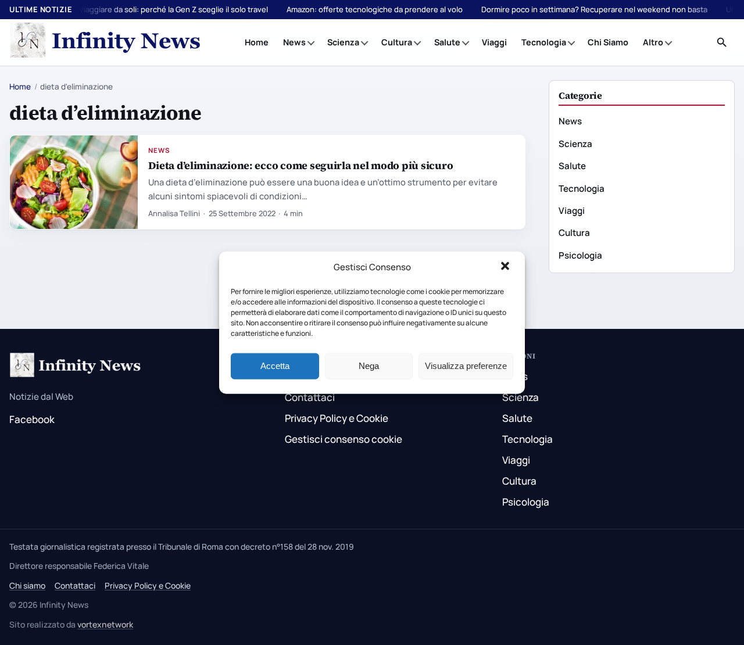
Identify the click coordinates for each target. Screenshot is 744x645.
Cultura (396, 42)
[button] (506, 267)
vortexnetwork (105, 624)
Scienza (343, 42)
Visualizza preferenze (466, 366)
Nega (369, 366)
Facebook (32, 419)
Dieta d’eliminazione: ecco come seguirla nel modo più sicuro (300, 165)
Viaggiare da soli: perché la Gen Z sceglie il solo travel (173, 9)
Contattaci (310, 397)
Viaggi (494, 42)
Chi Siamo (608, 42)
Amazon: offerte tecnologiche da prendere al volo (375, 9)
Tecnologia (543, 42)
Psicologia (580, 255)
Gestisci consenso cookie (343, 439)
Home (257, 42)
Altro (653, 42)
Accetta (274, 366)
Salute (447, 42)
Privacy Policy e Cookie (336, 418)
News (294, 42)
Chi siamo (27, 585)
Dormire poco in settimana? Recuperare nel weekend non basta (594, 9)
